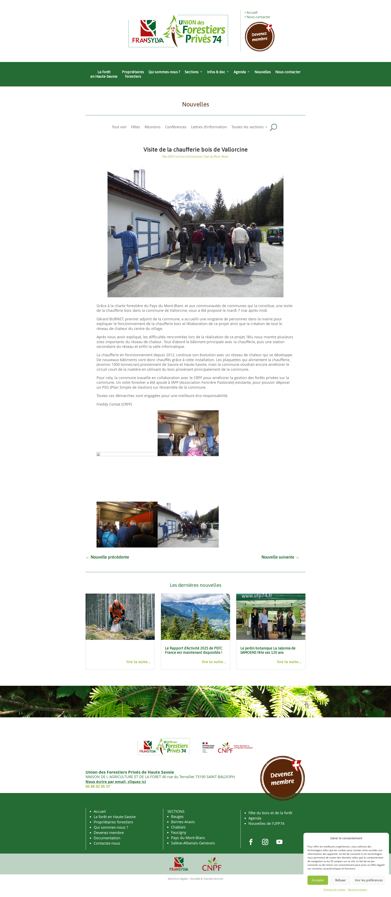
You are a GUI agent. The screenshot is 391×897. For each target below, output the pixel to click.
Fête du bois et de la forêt (270, 812)
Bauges (177, 816)
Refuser (340, 880)
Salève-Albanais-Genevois (193, 843)
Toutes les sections (247, 127)
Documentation (107, 837)
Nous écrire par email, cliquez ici (116, 781)
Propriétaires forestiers (133, 74)
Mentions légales (357, 889)
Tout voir (119, 127)
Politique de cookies (334, 889)
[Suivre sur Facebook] (251, 842)
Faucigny (178, 832)
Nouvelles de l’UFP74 (266, 823)
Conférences (176, 127)
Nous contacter (258, 17)
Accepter (318, 880)
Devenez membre (109, 832)
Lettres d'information (188, 156)
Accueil (252, 12)
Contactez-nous (107, 843)
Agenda (240, 72)
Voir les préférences (369, 880)
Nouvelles (263, 72)
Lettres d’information (209, 127)
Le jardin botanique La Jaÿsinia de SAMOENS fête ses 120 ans (267, 650)
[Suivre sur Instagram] (265, 842)
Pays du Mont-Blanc (216, 156)
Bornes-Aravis (183, 821)
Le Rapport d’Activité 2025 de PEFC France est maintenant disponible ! (193, 650)
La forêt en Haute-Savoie (104, 74)
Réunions (153, 127)
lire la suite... (138, 661)
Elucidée (195, 878)
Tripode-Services (213, 878)
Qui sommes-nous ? (164, 72)
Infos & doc (216, 72)
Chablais (178, 827)
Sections (192, 72)
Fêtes (135, 127)
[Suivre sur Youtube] (279, 842)
